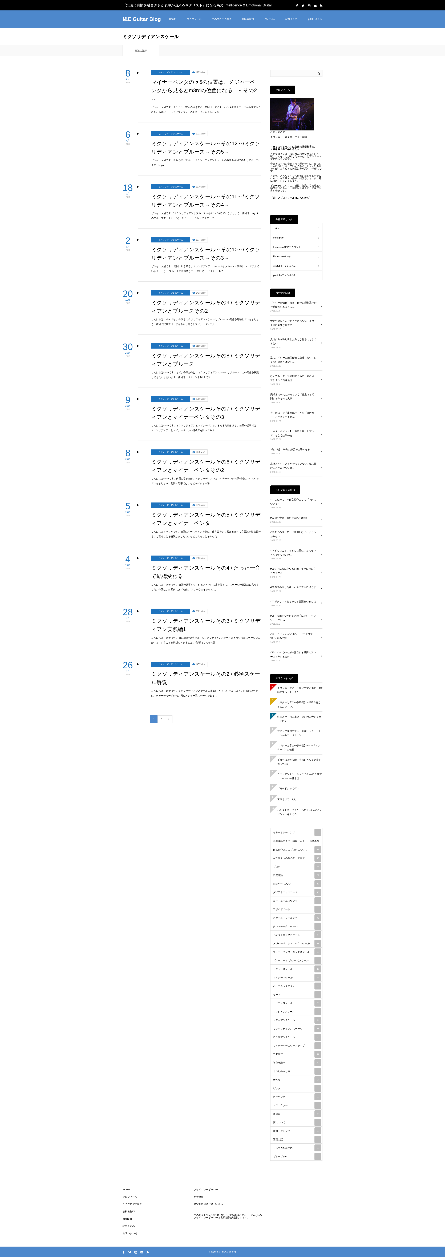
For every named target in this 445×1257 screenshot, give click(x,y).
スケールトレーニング (296, 917)
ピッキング (295, 1096)
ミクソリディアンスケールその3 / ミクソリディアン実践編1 (206, 625)
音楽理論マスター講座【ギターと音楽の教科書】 (296, 842)
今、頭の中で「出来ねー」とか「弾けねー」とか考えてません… (292, 414)
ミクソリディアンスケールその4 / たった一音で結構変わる (205, 572)
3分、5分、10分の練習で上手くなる (290, 449)
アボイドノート (295, 909)
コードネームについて (295, 900)
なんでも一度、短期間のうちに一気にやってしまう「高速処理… (293, 378)
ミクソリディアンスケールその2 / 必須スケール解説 (205, 678)
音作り (295, 1079)
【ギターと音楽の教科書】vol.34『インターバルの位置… (298, 747)
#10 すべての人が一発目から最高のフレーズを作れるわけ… (293, 654)
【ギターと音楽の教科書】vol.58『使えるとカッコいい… (298, 704)
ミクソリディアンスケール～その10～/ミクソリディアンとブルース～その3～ (205, 254)
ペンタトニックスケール (295, 934)
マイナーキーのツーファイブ (295, 1045)
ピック (295, 1088)
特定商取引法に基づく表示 (208, 1204)
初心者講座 (295, 1062)
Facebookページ (282, 256)
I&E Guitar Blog (142, 19)
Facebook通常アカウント (287, 247)
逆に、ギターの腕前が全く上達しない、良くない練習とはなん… (293, 359)
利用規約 (225, 1217)
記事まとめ (291, 19)
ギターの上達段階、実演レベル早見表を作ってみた (299, 761)
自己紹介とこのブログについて (296, 849)
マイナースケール (295, 977)
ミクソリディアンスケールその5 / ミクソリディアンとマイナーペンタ (206, 519)
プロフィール (194, 19)
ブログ (296, 866)
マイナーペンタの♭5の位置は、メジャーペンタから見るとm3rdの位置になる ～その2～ (204, 90)
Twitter (276, 228)
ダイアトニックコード (296, 892)
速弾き (295, 1113)
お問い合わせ (315, 19)
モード (295, 994)
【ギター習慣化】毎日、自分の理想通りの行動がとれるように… (293, 304)
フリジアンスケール (295, 1011)
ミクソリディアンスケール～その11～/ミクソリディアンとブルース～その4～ (205, 201)
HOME (172, 19)
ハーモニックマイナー (295, 986)
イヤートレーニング (295, 832)
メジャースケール (296, 969)
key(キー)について (296, 883)
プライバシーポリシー (206, 1189)
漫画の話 (295, 1139)
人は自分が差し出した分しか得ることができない (293, 341)
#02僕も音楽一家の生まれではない (289, 517)
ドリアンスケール (295, 1003)
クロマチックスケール (295, 926)
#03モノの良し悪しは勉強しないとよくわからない (293, 534)
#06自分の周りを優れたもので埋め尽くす (293, 587)
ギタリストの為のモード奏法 (296, 858)
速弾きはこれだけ (287, 799)
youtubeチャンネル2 (284, 275)
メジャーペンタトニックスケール (296, 943)
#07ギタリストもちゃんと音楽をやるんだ (293, 601)
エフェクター (295, 1105)
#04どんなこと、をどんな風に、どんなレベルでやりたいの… (293, 552)
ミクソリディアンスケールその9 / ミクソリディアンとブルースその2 (206, 307)
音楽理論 (296, 875)
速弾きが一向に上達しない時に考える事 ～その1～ (299, 718)
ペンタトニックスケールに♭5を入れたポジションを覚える (299, 812)
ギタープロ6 (295, 1156)
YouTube (270, 19)
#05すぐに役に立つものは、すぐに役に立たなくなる (293, 570)
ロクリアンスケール (295, 1037)
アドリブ (296, 1054)
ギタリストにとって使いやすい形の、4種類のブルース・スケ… (299, 690)
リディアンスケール (295, 1020)
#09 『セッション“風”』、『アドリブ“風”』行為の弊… (291, 636)
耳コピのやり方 (295, 1071)
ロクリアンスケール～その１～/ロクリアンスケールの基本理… (299, 776)
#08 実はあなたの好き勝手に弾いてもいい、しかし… (293, 617)
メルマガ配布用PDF (295, 1148)
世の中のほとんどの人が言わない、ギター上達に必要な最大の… (293, 323)
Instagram (278, 237)
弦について (295, 1122)
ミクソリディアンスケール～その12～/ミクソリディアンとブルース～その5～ (205, 148)
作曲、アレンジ (295, 1131)
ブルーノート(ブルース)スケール (295, 960)
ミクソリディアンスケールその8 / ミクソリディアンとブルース (206, 360)
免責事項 (199, 1196)
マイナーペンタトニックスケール (295, 952)
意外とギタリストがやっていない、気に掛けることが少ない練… (293, 465)
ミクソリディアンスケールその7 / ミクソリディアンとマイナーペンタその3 (206, 413)
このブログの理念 (221, 19)
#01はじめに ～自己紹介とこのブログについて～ (293, 501)
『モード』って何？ (288, 788)
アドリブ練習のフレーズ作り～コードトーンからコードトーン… (299, 733)
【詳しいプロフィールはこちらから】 (291, 197)
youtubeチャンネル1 (284, 265)
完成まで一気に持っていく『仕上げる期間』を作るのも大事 (292, 396)
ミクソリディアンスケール (170, 72)
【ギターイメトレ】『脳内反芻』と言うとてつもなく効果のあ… (293, 433)
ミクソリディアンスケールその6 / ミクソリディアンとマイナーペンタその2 (206, 466)
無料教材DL (248, 19)
